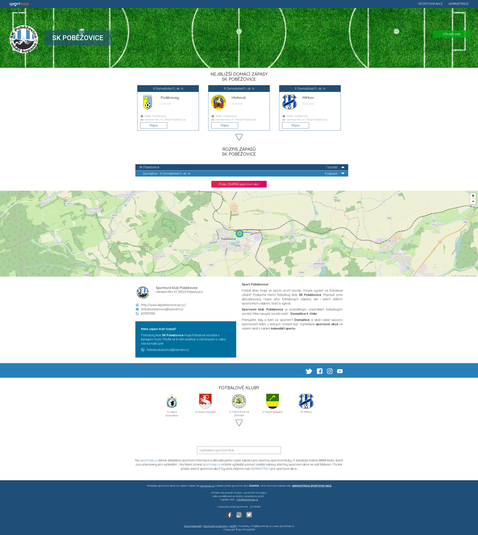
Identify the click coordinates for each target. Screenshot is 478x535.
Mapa (154, 125)
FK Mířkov (306, 411)
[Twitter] (249, 514)
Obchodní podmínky (216, 526)
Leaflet (454, 276)
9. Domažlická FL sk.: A (240, 173)
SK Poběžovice (238, 167)
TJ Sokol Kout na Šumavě (239, 413)
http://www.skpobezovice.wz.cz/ (163, 305)
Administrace (458, 4)
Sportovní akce (430, 4)
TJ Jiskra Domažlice (172, 413)
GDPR (233, 526)
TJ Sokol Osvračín (205, 411)
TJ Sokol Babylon (272, 411)
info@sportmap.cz (247, 499)
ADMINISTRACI (260, 469)
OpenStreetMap (464, 276)
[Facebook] (229, 514)
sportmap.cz (148, 460)
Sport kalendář (192, 526)
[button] (239, 233)
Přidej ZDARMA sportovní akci (239, 184)
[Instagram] (239, 514)
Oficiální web (452, 34)
